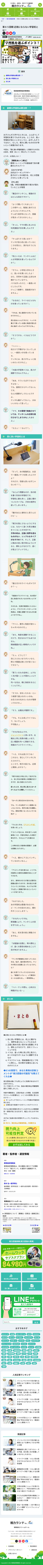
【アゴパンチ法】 (30, 824)
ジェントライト (17, 735)
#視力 (4, 1363)
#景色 (4, 1357)
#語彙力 (16, 1363)
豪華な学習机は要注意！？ (14, 75)
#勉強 (24, 1350)
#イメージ (5, 1334)
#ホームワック (15, 1347)
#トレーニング (6, 1344)
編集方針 (6, 1173)
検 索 (36, 1322)
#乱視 (4, 1350)
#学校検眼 (11, 1354)
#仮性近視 (17, 1350)
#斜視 (35, 1354)
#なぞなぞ (16, 1344)
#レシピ (31, 1347)
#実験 (18, 1354)
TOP (3, 19)
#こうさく (19, 1337)
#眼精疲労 (34, 1357)
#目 (22, 1357)
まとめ (8, 81)
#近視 (22, 1363)
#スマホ (21, 1341)
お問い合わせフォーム (18, 1209)
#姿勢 (4, 1354)
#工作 (24, 1354)
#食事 (4, 1367)
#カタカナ (36, 1334)
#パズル (24, 1344)
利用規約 (11, 1546)
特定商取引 (33, 1546)
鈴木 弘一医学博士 (10, 1183)
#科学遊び (17, 1360)
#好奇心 (36, 1350)
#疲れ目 (16, 1357)
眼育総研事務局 (9, 1163)
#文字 (30, 1354)
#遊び (28, 1363)
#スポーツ (14, 1341)
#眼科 (27, 1357)
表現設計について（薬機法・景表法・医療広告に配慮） (21, 1214)
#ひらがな (5, 1347)
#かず (29, 1334)
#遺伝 (34, 1363)
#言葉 (9, 1363)
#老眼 (30, 1360)
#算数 (24, 1360)
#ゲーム (11, 1337)
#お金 (12, 1334)
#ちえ (28, 1341)
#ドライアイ (35, 1341)
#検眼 (9, 1357)
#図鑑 (30, 1350)
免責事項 (12, 1173)
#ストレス (5, 1341)
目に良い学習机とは (12, 78)
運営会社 (34, 1550)
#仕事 (9, 1350)
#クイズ (4, 1337)
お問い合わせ (12, 1553)
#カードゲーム (20, 1334)
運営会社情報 (7, 1209)
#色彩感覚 (37, 1360)
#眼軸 (4, 1360)
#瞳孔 (9, 1360)
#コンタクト (28, 1337)
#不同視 (38, 1347)
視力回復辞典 (11, 19)
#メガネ (24, 1347)
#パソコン (32, 1344)
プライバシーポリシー (15, 1550)
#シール (37, 1337)
